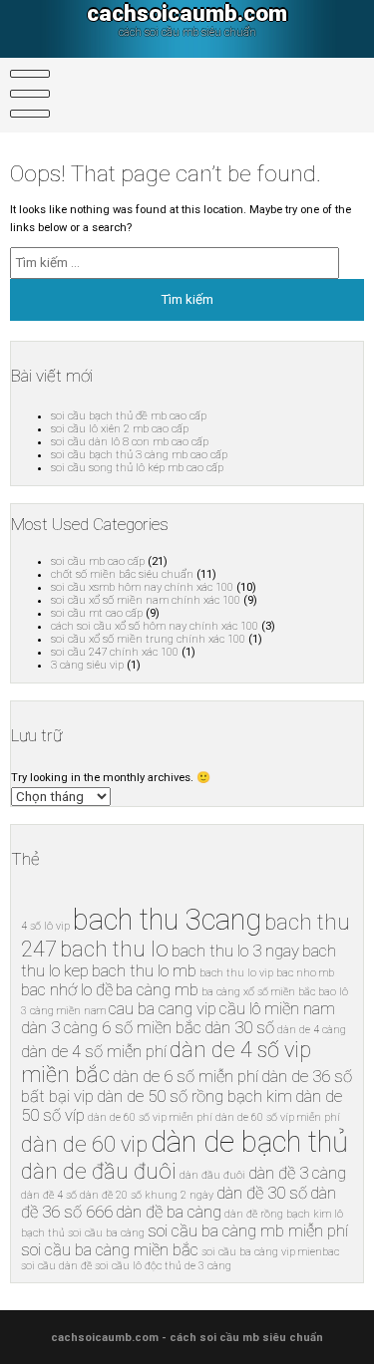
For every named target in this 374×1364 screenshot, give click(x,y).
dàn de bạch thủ (249, 1142)
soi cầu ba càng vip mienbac (270, 1251)
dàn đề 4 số (49, 1195)
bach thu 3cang (167, 920)
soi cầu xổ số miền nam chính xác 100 (145, 600)
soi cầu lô (118, 1265)
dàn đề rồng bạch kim (277, 1214)
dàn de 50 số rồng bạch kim (194, 1096)
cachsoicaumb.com (187, 13)
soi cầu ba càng (106, 1233)
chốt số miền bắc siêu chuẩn (122, 574)
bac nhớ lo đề (67, 989)
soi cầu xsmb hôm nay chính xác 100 (142, 587)
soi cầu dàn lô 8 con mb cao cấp (129, 441)
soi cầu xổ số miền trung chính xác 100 (148, 639)
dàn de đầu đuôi (99, 1171)
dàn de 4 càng (311, 1029)
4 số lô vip (45, 926)
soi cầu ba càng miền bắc (109, 1249)
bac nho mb (305, 972)
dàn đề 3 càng (297, 1173)
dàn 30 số (239, 1027)
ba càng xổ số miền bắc (258, 991)
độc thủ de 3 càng (188, 1265)
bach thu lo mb (144, 970)
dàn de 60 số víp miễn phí (277, 1117)
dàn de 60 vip (84, 1144)
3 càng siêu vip (87, 665)
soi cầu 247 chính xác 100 (115, 652)
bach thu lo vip (236, 972)
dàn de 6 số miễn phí (185, 1076)
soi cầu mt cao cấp (97, 613)
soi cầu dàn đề (56, 1265)
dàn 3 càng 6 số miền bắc (111, 1027)
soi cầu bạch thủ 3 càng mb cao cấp (139, 454)
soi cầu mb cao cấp (98, 561)
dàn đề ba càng (168, 1212)
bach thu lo (114, 949)
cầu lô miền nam (277, 1008)
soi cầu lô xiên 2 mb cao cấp (119, 428)
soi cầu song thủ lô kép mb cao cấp (137, 467)
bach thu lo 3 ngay (235, 951)
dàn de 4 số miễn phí (94, 1051)
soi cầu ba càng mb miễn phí (248, 1231)
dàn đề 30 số (261, 1193)
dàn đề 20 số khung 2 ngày (146, 1195)
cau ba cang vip (162, 1008)
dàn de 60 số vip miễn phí (150, 1117)
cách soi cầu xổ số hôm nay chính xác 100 (154, 626)
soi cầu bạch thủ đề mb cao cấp (128, 415)
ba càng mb (157, 989)
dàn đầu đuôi (212, 1175)
